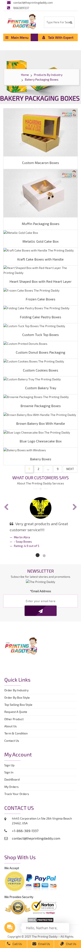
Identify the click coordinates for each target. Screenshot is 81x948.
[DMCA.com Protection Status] (40, 919)
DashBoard (12, 779)
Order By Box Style (17, 697)
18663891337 (21, 8)
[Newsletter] (40, 610)
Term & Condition (16, 733)
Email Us (44, 944)
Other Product (14, 719)
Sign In (8, 772)
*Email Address (40, 591)
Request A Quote (15, 712)
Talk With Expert (59, 37)
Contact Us (11, 740)
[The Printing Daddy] (22, 21)
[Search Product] (70, 22)
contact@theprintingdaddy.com (33, 2)
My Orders (12, 787)
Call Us (17, 944)
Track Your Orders (17, 794)
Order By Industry (16, 690)
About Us (10, 726)
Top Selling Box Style (18, 704)
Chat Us (70, 944)
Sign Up (9, 765)
